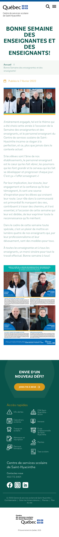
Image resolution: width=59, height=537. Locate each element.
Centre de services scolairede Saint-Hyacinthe (15, 14)
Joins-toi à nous (27, 387)
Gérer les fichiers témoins (29, 500)
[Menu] (53, 8)
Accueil (7, 64)
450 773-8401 (14, 476)
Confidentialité (10, 500)
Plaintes (45, 500)
